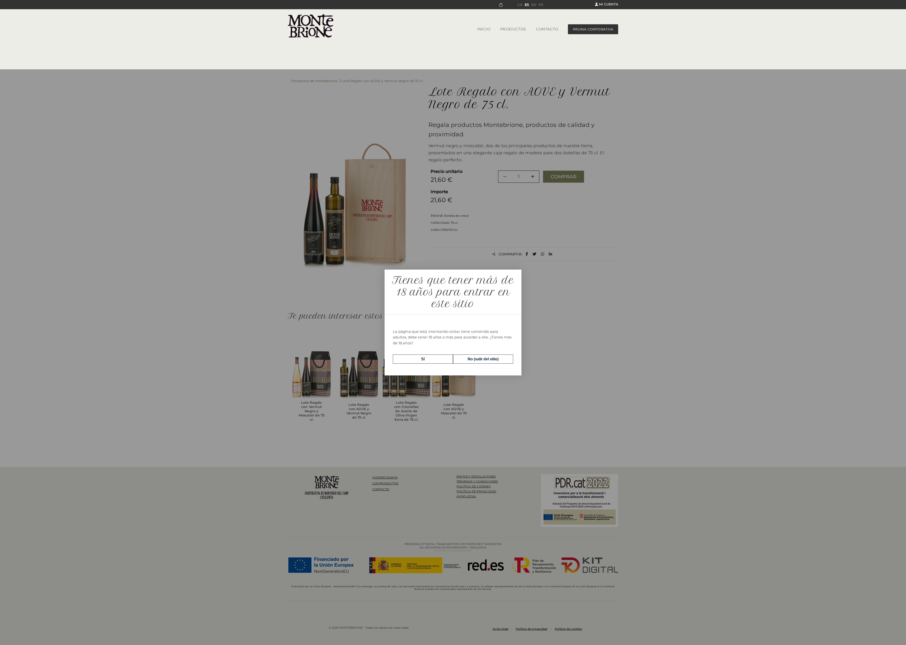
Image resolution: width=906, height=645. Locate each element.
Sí (423, 359)
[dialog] (453, 322)
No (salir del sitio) (483, 359)
